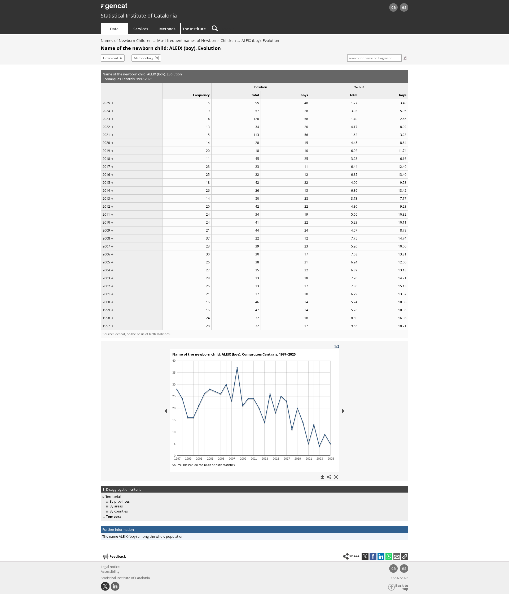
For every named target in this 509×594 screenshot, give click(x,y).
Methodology (143, 58)
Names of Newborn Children (126, 40)
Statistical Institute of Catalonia (139, 15)
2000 (106, 302)
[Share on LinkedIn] (381, 556)
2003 (106, 278)
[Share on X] (365, 556)
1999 (106, 310)
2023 (106, 119)
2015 (106, 182)
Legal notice (110, 566)
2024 (106, 111)
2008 (106, 238)
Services (140, 28)
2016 (106, 174)
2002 (106, 286)
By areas (116, 506)
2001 (106, 294)
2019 (106, 150)
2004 (106, 270)
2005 (106, 262)
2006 (106, 254)
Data (114, 28)
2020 (106, 142)
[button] (404, 556)
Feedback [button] (117, 556)
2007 (106, 246)
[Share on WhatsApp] (388, 556)
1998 (106, 318)
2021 (106, 135)
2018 (106, 158)
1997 (106, 326)
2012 (106, 206)
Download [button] (110, 58)
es (404, 7)
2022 (106, 127)
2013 (106, 198)
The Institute (194, 28)
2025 (106, 103)
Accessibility (110, 571)
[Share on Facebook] (373, 556)
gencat (162, 7)
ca (393, 7)
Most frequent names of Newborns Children (196, 40)
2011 (106, 214)
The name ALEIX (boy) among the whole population (142, 536)
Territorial (113, 496)
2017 (106, 166)
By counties (118, 511)
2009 (106, 230)
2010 (106, 222)
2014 (106, 190)
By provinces (119, 501)
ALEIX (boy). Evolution (260, 40)
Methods (167, 28)
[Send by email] (396, 556)
